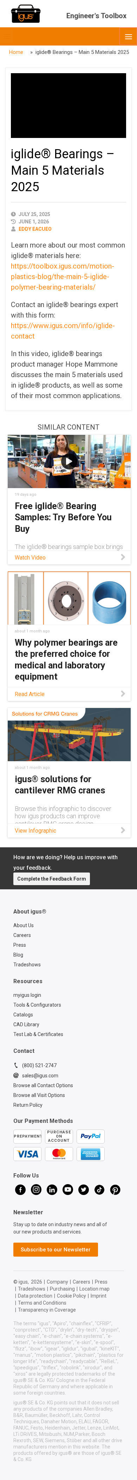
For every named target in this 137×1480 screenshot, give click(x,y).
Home (16, 52)
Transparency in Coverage (47, 1310)
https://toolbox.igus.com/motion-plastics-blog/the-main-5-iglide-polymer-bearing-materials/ (62, 276)
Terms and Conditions (42, 1303)
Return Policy (28, 1105)
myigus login (27, 995)
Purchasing (62, 1289)
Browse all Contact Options (43, 1085)
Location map (94, 1289)
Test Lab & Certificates (38, 1034)
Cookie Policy (71, 1296)
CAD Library (26, 1024)
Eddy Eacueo (35, 229)
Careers (22, 935)
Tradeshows (27, 964)
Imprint (98, 1296)
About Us (23, 925)
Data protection (35, 1296)
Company (57, 1282)
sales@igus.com (40, 1075)
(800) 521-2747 (39, 1065)
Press (19, 945)
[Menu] (128, 36)
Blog (18, 955)
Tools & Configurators (37, 1005)
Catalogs (23, 1014)
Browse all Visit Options (39, 1095)
